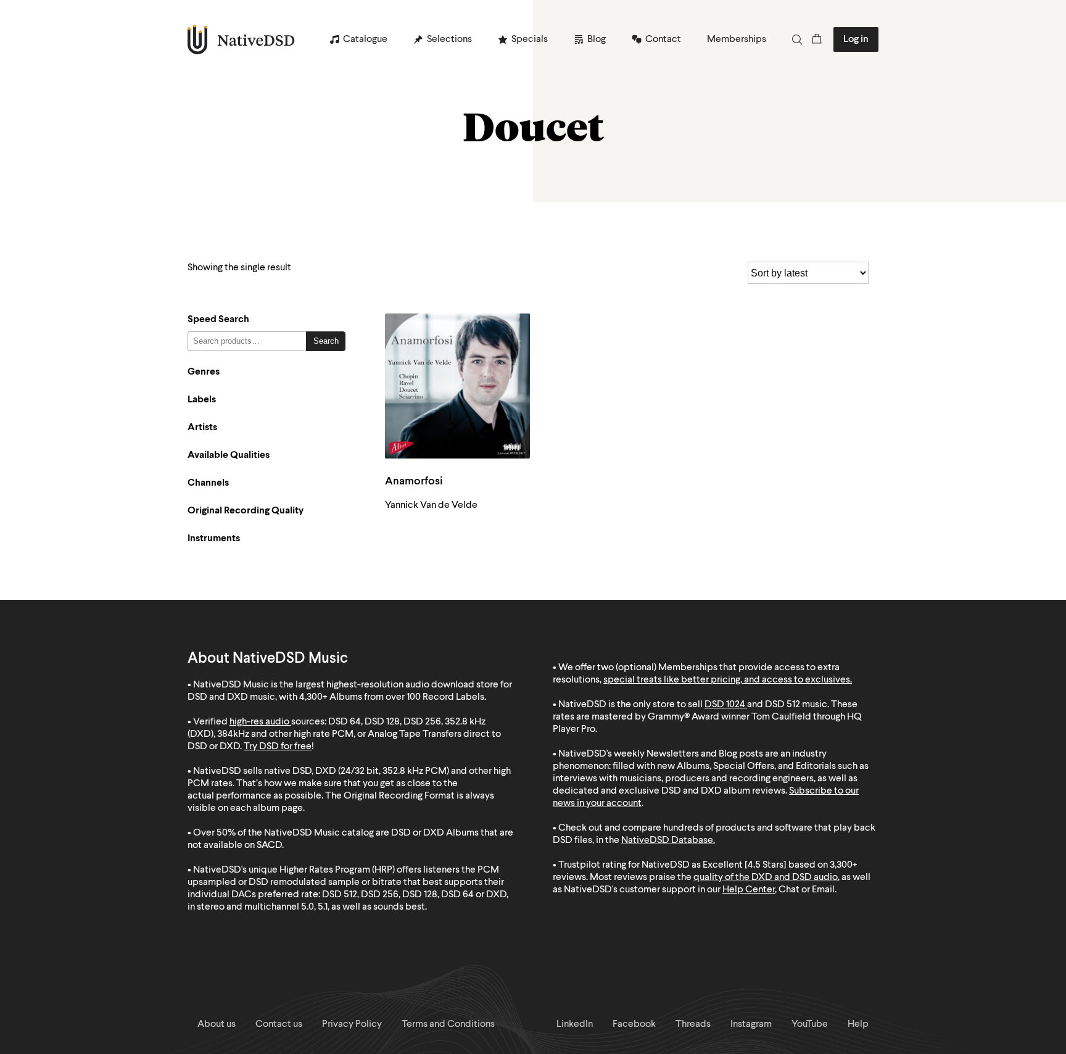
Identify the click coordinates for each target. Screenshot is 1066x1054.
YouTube (809, 1024)
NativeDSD (241, 39)
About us (216, 1024)
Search (326, 341)
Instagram (751, 1024)
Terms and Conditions (448, 1024)
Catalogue (365, 39)
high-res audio (259, 722)
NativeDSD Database (667, 840)
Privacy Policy (352, 1024)
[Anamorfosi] (457, 386)
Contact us (278, 1024)
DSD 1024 (724, 705)
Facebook (634, 1024)
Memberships (736, 39)
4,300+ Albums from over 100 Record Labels (391, 697)
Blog (596, 39)
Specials (529, 39)
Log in (856, 39)
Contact (663, 39)
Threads (693, 1024)
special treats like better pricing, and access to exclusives (726, 680)
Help (858, 1024)
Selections (449, 39)
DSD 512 (782, 705)
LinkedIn (574, 1024)
